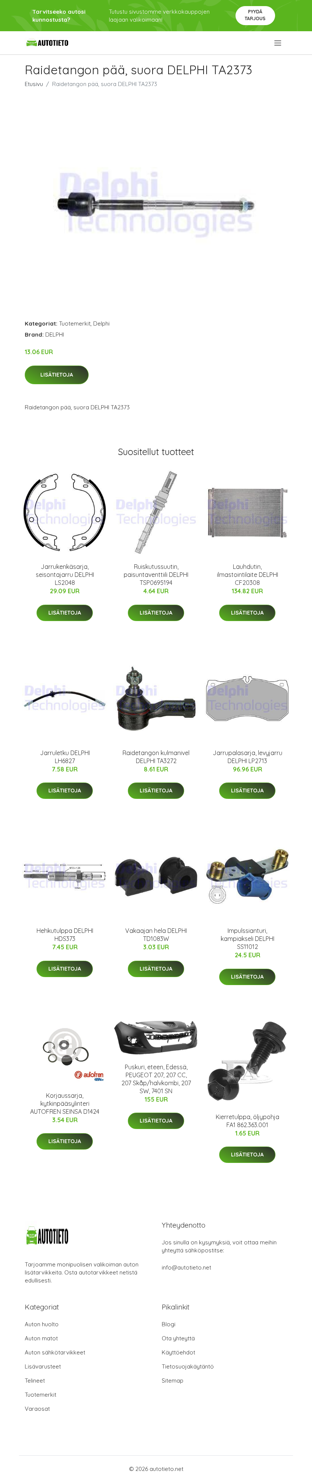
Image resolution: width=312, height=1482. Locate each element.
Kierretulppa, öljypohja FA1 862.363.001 (247, 1121)
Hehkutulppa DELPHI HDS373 (65, 934)
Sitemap (172, 1380)
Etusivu (34, 84)
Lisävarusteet (43, 1366)
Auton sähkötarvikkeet (55, 1352)
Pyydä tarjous (255, 15)
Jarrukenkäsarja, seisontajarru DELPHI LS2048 (65, 574)
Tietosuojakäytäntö (188, 1366)
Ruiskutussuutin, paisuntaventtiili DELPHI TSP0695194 (156, 574)
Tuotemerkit (75, 323)
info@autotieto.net (186, 1267)
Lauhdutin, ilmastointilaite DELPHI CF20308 (247, 574)
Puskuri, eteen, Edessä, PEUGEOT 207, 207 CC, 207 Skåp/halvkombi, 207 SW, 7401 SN (156, 1079)
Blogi (168, 1324)
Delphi (101, 323)
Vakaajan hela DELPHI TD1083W (156, 934)
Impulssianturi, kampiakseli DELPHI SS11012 (247, 938)
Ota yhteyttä (178, 1338)
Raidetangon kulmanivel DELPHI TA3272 (156, 757)
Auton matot (41, 1338)
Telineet (35, 1380)
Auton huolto (42, 1324)
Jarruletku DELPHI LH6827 (65, 757)
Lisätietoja (56, 374)
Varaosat (37, 1408)
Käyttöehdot (178, 1352)
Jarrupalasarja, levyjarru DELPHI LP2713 (247, 757)
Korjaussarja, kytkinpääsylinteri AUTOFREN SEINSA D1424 (64, 1103)
